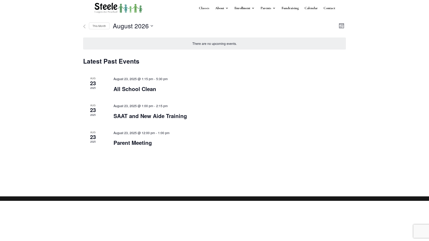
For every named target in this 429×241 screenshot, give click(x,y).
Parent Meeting (133, 142)
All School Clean (135, 89)
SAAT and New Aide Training (150, 116)
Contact (329, 8)
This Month (99, 26)
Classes (204, 8)
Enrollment (242, 8)
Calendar (311, 8)
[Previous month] (84, 26)
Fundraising (290, 8)
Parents (266, 8)
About (219, 8)
